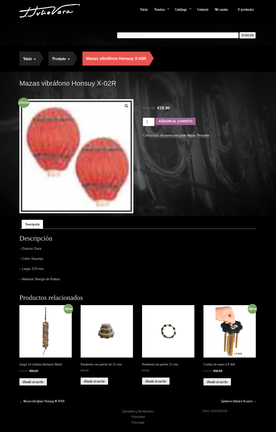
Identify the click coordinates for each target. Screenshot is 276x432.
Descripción (32, 224)
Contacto (203, 9)
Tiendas (159, 9)
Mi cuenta (221, 9)
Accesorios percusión (173, 135)
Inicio (144, 9)
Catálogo (181, 9)
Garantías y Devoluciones (138, 411)
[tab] (32, 224)
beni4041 (54, 92)
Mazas (191, 135)
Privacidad (138, 417)
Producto (61, 58)
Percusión (203, 135)
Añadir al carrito (175, 121)
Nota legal (138, 422)
